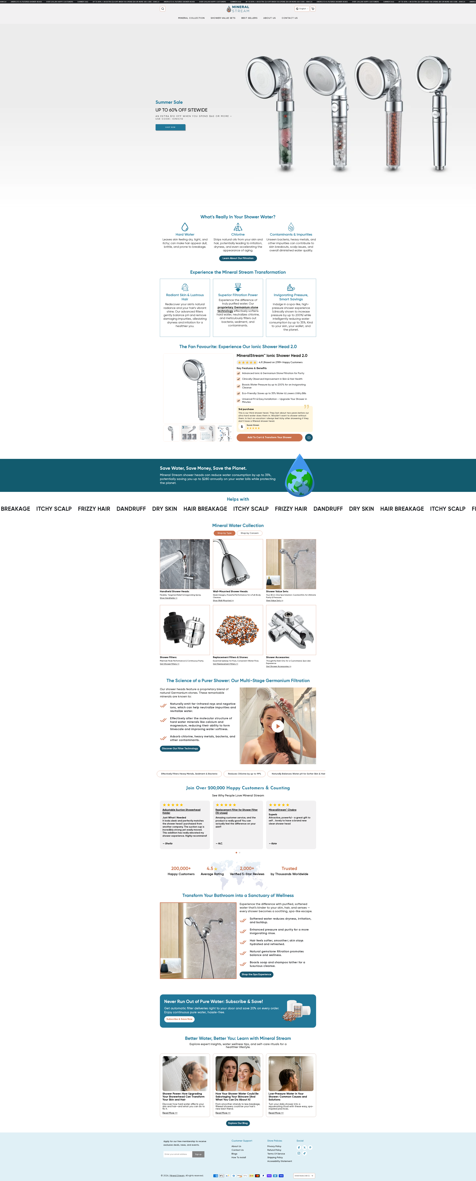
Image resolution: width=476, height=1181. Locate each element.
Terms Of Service (276, 1154)
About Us (236, 1146)
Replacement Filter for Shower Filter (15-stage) (237, 811)
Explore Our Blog (238, 1123)
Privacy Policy (274, 1146)
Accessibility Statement (279, 1161)
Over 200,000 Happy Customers (59, 2)
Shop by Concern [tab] (250, 533)
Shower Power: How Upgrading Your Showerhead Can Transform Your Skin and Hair (184, 1096)
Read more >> (170, 1113)
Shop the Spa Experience (256, 974)
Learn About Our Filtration (238, 258)
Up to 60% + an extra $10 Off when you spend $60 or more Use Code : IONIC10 (126, 2)
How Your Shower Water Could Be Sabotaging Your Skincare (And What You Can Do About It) (237, 1096)
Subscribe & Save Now (179, 1019)
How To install (239, 1157)
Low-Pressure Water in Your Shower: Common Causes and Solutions (288, 1096)
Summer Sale (82, 2)
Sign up (198, 1154)
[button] (163, 9)
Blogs (234, 1154)
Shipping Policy (275, 1157)
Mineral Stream (177, 1176)
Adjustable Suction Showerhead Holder (181, 811)
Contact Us (238, 1150)
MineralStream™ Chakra (282, 810)
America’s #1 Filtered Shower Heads (26, 2)
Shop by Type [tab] (225, 533)
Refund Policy (274, 1150)
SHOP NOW (170, 127)
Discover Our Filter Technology (180, 748)
